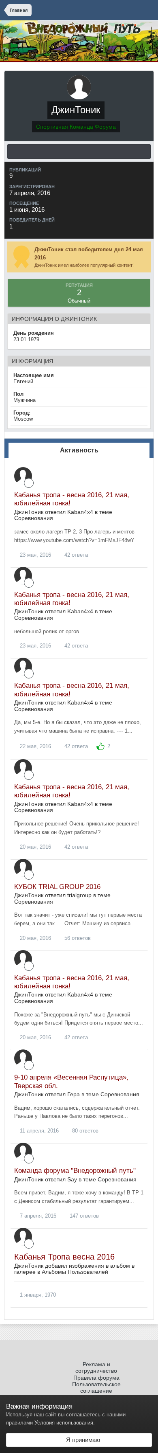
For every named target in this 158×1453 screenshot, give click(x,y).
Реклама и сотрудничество (96, 1367)
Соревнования (33, 518)
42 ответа (75, 555)
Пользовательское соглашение (96, 1387)
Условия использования (63, 1423)
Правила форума (96, 1377)
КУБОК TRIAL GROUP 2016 (57, 887)
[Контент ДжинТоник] (79, 151)
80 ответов (84, 1131)
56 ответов (77, 938)
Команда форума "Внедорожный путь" (75, 1170)
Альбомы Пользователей (75, 1272)
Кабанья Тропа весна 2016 (64, 1256)
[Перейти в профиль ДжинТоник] (23, 476)
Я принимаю (81, 1439)
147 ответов (83, 1216)
